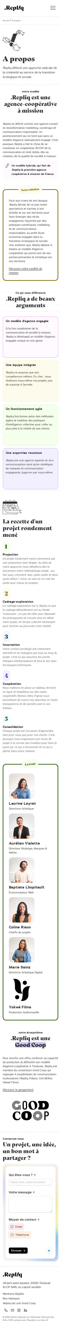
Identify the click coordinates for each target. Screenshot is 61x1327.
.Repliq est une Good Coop (19, 1303)
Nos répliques (11, 1298)
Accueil (6, 21)
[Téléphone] (6, 1310)
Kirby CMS (8, 1320)
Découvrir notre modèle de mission (25, 270)
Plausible (31, 1320)
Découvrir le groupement (18, 1089)
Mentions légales (13, 1293)
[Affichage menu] (52, 8)
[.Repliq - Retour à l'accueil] (14, 8)
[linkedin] (25, 1310)
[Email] (12, 1310)
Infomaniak (35, 1317)
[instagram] (19, 1310)
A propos (16, 21)
